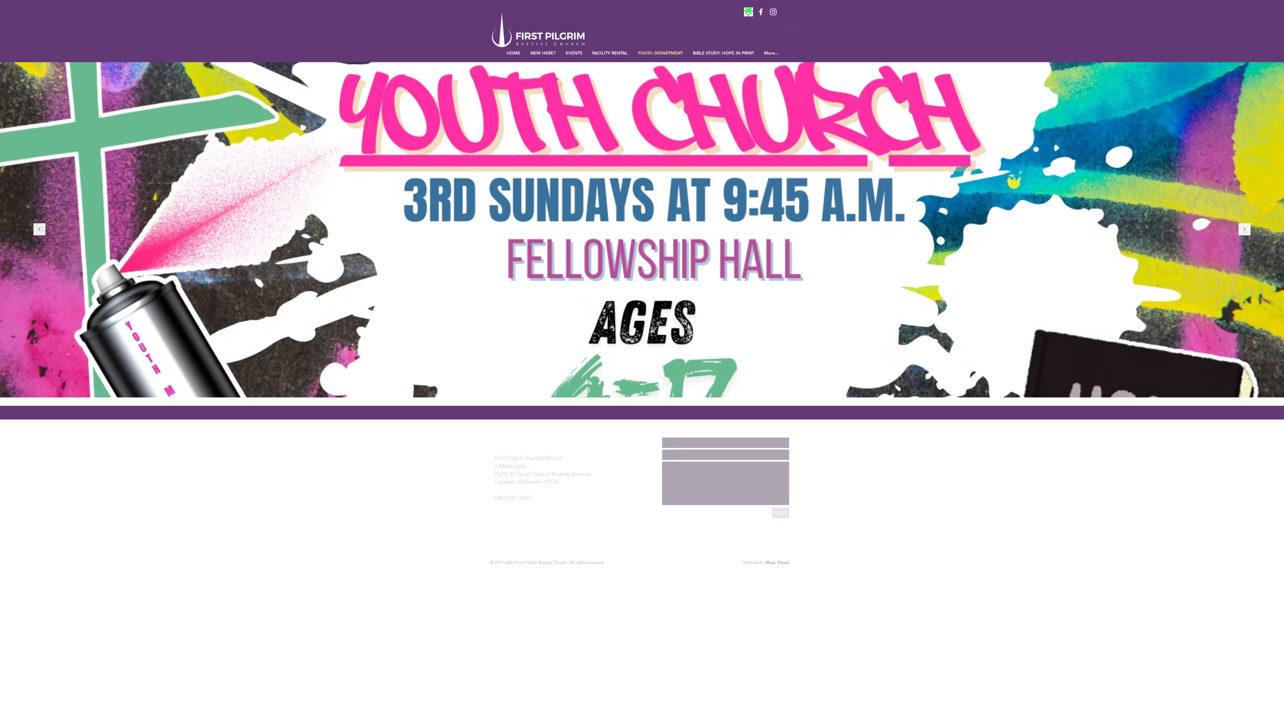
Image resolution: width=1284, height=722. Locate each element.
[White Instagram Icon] (773, 11)
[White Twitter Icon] (524, 535)
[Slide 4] (631, 381)
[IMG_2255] (748, 11)
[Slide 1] (638, 381)
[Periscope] (536, 535)
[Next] (1245, 229)
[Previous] (39, 229)
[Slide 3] (653, 381)
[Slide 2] (646, 381)
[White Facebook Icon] (760, 11)
